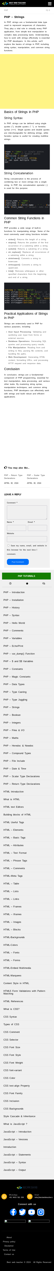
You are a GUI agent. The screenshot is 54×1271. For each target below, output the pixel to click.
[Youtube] (31, 1212)
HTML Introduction (13, 791)
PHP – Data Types (14, 684)
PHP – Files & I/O (13, 730)
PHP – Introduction (14, 592)
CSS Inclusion (11, 1101)
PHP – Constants (13, 669)
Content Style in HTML (16, 983)
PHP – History (11, 607)
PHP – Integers (12, 722)
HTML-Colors (10, 945)
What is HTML (11, 799)
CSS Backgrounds (13, 1108)
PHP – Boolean (11, 715)
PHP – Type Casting (14, 692)
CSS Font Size (11, 1047)
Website (10, 533)
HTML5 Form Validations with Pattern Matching (24, 992)
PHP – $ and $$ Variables (18, 661)
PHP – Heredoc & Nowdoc (18, 745)
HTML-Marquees (12, 975)
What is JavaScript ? (15, 1124)
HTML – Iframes (12, 914)
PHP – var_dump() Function (19, 653)
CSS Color (9, 1078)
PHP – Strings (11, 707)
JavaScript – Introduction (17, 1131)
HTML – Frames (12, 906)
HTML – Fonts (11, 952)
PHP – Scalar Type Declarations (21, 776)
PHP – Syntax (11, 615)
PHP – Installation (13, 600)
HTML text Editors (13, 807)
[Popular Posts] (27, 583)
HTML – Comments (14, 868)
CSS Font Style (12, 1055)
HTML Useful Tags (13, 822)
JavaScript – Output (14, 1170)
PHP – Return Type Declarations (21, 784)
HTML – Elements (13, 830)
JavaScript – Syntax (14, 1162)
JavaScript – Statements (17, 1154)
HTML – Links (11, 899)
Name (10, 522)
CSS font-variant (12, 1070)
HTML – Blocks (12, 929)
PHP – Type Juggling (15, 699)
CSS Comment (11, 1032)
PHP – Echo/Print (13, 646)
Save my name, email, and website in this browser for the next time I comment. (27, 550)
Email (31, 522)
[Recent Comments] (43, 583)
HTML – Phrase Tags (15, 860)
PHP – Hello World (14, 623)
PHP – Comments (13, 630)
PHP (6, 10)
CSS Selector (10, 1039)
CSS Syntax (10, 1016)
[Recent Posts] (10, 583)
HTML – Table (11, 883)
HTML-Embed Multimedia (17, 968)
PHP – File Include (14, 761)
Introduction (9, 1147)
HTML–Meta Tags (13, 876)
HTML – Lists (11, 891)
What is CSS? (11, 1009)
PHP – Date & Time (14, 768)
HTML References (13, 1001)
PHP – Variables (12, 638)
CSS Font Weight (13, 1062)
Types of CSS (11, 1024)
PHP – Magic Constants (16, 676)
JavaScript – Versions (15, 1139)
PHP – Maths (11, 738)
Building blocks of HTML (17, 814)
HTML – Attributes (13, 845)
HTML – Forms (11, 960)
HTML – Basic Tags (14, 837)
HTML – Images (12, 922)
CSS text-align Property (16, 1085)
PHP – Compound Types (17, 753)
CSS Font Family (13, 1093)
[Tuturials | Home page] (18, 3)
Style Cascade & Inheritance (19, 1116)
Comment (12, 503)
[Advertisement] (27, 81)
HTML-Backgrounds (14, 937)
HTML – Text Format (15, 853)
